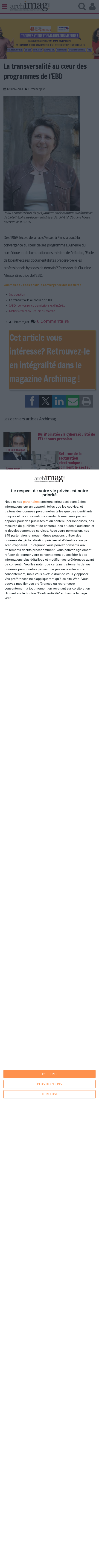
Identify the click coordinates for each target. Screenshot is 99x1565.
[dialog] (49, 1017)
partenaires (31, 501)
